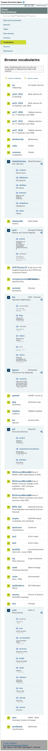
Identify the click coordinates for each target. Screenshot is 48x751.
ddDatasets (23, 178)
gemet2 (15, 396)
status (21, 211)
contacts (22, 170)
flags (21, 315)
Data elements (8, 33)
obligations (23, 203)
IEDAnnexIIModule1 (20, 472)
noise (15, 576)
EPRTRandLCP (19, 267)
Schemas (6, 38)
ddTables (22, 185)
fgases (15, 370)
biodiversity (18, 139)
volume (22, 707)
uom (14, 610)
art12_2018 (17, 103)
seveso (15, 595)
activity (22, 239)
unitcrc (22, 355)
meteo (21, 668)
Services (6, 47)
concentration (23, 638)
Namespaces (8, 51)
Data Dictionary (21, 16)
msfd (14, 567)
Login (28, 5)
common (16, 152)
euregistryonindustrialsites (20, 279)
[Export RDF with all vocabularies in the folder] (41, 164)
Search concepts (32, 78)
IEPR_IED (17, 507)
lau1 (14, 536)
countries (23, 379)
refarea (22, 336)
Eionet (13, 16)
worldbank (17, 727)
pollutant (22, 460)
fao (13, 297)
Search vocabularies (14, 78)
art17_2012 (17, 121)
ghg (14, 402)
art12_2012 (17, 94)
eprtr (14, 230)
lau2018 (16, 549)
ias (13, 420)
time (21, 688)
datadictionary (19, 161)
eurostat (16, 288)
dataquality (17, 221)
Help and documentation (12, 20)
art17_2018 (17, 130)
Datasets (6, 25)
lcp (13, 558)
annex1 (22, 438)
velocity (22, 698)
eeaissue (22, 193)
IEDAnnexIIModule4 (20, 495)
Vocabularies (8, 42)
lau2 (14, 543)
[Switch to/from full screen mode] (32, 5)
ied (13, 429)
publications (18, 586)
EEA (13, 2)
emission (22, 649)
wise (14, 718)
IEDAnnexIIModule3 (20, 481)
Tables (5, 29)
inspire (15, 518)
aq (13, 85)
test (14, 604)
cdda (14, 146)
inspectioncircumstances (23, 449)
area (21, 628)
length (21, 658)
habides (16, 411)
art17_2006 (17, 112)
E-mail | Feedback (10, 743)
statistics (22, 677)
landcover (17, 527)
